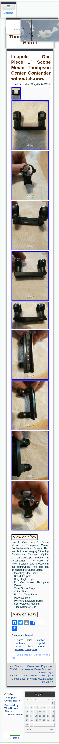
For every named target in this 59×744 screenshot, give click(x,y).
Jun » (50, 729)
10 (31, 712)
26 (40, 720)
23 (27, 720)
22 (53, 716)
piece (30, 646)
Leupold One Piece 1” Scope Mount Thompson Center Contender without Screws (31, 67)
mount (18, 646)
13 (44, 712)
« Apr (29, 729)
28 (48, 720)
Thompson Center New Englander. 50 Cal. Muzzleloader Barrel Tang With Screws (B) (31, 669)
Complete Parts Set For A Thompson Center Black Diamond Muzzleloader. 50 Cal (33, 678)
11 (36, 712)
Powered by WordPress (11, 707)
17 (31, 716)
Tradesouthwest (13, 714)
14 (48, 712)
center (41, 640)
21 (48, 716)
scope (41, 646)
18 (36, 716)
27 (44, 720)
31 (31, 725)
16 (27, 716)
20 (44, 716)
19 (40, 716)
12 (40, 712)
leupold (29, 635)
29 (53, 720)
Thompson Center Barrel (12, 699)
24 (31, 720)
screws (19, 649)
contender (21, 643)
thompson (31, 649)
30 (27, 725)
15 (53, 712)
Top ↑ (15, 737)
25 (36, 720)
